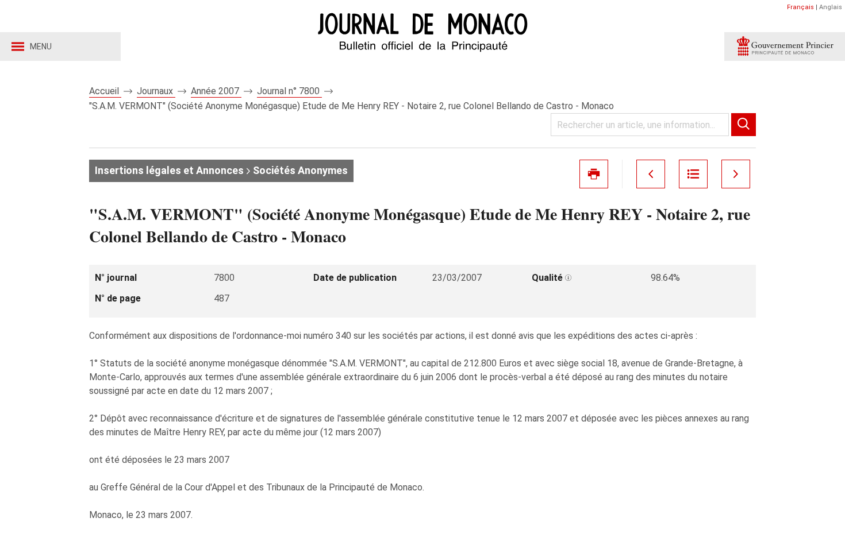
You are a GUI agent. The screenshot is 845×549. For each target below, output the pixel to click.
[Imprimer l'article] (593, 174)
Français (800, 7)
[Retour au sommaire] (693, 174)
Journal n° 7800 (289, 91)
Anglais (830, 7)
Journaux (156, 91)
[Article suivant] (735, 174)
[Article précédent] (650, 174)
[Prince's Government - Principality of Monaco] (784, 46)
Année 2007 (216, 91)
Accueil (105, 91)
